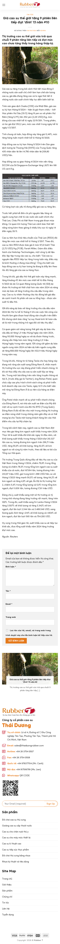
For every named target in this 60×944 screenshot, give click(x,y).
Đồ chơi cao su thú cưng (14, 819)
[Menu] (3, 4)
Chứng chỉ (7, 896)
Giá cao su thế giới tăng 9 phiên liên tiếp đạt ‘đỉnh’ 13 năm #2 (30, 681)
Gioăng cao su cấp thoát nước (17, 825)
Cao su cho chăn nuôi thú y (15, 831)
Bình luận (11, 566)
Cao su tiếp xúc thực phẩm (15, 849)
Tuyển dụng (8, 914)
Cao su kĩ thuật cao (11, 843)
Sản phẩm (7, 890)
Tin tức (30, 15)
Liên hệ (5, 908)
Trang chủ (7, 878)
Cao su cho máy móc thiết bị (16, 837)
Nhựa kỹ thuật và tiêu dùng (15, 861)
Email (9, 604)
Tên (8, 591)
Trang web (11, 617)
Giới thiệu (6, 884)
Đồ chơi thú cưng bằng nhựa (16, 855)
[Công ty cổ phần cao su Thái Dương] (30, 5)
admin (43, 31)
